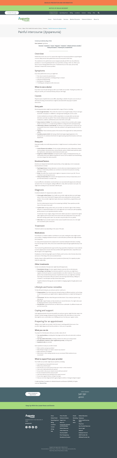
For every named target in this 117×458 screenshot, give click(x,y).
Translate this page (11, 13)
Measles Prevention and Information (58, 3)
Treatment (63, 46)
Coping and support (52, 47)
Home (19, 28)
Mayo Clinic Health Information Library (32, 28)
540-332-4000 (82, 395)
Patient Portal (53, 13)
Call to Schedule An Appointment (32, 394)
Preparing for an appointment (65, 47)
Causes (52, 46)
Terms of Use (43, 383)
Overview (41, 46)
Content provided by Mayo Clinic (43, 41)
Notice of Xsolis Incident (58, 8)
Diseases (45, 28)
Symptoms (46, 46)
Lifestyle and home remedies (74, 46)
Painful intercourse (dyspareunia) (57, 28)
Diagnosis (57, 46)
